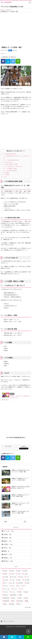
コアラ (12, 586)
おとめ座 (6, 576)
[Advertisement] (16, 29)
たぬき (19, 580)
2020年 (25, 570)
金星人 (5, 604)
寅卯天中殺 (13, 595)
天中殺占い (6, 544)
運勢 (27, 601)
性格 (21, 595)
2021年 (5, 574)
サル (19, 586)
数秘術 (5, 551)
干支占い (5, 547)
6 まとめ (4, 176)
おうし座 (25, 574)
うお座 (18, 574)
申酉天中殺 (6, 601)
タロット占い (6, 531)
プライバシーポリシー (8, 621)
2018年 (12, 570)
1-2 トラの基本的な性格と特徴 (11, 160)
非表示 (23, 151)
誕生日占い (6, 561)
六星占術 (5, 537)
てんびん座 (26, 580)
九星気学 (5, 534)
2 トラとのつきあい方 (7, 162)
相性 (13, 601)
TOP (3, 10)
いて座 (12, 574)
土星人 (26, 592)
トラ (4, 53)
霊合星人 (12, 604)
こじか (27, 576)
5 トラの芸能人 (6, 174)
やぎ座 (27, 583)
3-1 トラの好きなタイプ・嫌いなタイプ (13, 166)
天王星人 (6, 595)
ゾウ (24, 586)
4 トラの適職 (5, 172)
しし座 (12, 580)
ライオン (13, 592)
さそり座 (6, 580)
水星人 (20, 598)
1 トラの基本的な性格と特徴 (9, 153)
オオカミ (6, 586)
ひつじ (5, 583)
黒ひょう (20, 604)
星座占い (5, 554)
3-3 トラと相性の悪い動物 (10, 170)
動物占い (8, 10)
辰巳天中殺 (20, 601)
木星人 (13, 598)
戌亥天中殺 (6, 598)
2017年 (5, 570)
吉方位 (20, 592)
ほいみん (15, 50)
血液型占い (6, 557)
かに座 (21, 576)
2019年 (19, 570)
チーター (15, 589)
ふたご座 (12, 583)
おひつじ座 (13, 576)
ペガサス (6, 592)
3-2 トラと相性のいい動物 (10, 168)
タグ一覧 (28, 607)
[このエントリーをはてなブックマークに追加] (20, 637)
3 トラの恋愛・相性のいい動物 (9, 164)
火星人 (26, 598)
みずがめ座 (20, 583)
